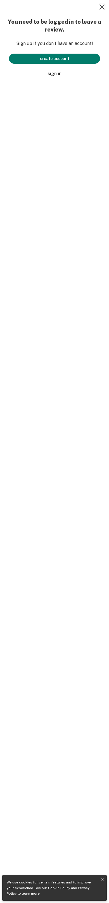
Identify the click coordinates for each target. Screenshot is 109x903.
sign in (54, 73)
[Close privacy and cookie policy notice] (102, 879)
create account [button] (54, 58)
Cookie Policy (59, 888)
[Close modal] (102, 7)
